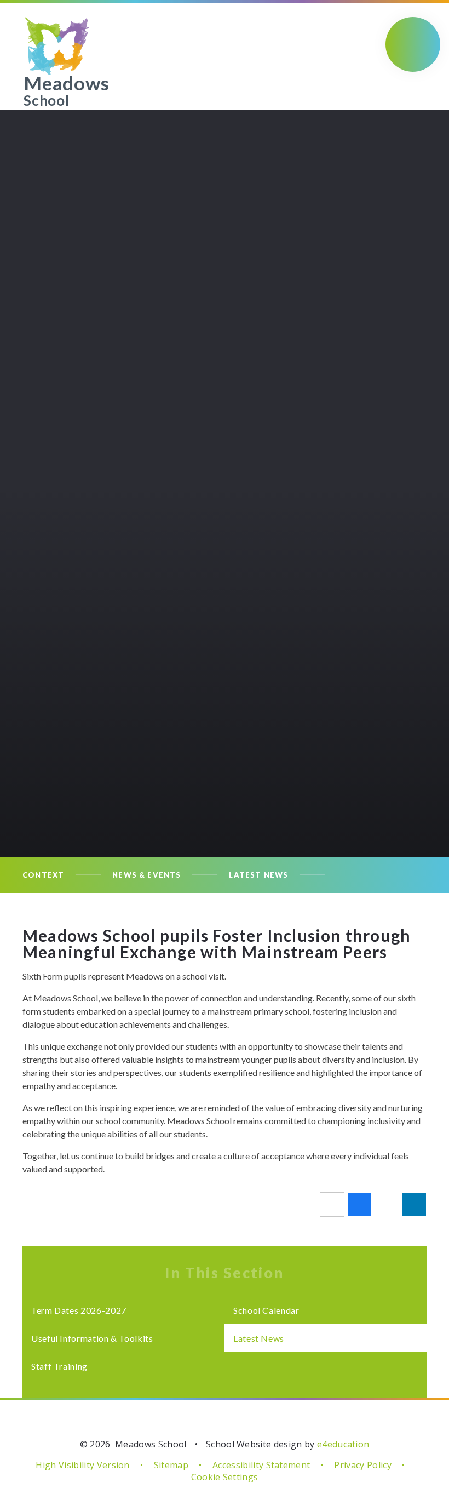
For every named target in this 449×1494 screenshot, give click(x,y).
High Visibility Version (82, 1465)
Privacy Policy (362, 1465)
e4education (343, 1444)
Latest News (258, 875)
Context (43, 875)
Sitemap (171, 1465)
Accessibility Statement (261, 1465)
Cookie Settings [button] (224, 1477)
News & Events (146, 875)
